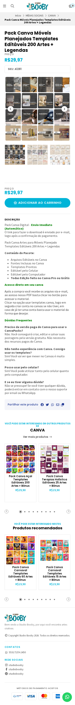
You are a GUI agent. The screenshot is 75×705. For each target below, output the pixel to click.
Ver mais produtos (36, 437)
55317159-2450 (17, 652)
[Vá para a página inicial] (37, 6)
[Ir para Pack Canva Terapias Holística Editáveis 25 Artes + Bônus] (54, 459)
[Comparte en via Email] (58, 404)
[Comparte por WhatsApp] (52, 404)
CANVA (52, 15)
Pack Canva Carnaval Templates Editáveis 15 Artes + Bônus (54, 574)
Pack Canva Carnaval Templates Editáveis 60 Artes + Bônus (20, 574)
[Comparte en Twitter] (47, 404)
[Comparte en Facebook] (42, 404)
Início (18, 15)
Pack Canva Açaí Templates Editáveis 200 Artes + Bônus (20, 481)
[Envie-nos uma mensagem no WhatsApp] (67, 697)
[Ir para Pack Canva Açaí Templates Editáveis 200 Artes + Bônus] (20, 459)
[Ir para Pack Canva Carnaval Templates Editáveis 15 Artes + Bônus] (54, 550)
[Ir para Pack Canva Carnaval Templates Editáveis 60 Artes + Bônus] (20, 550)
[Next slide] (64, 109)
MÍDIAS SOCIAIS (34, 15)
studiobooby (15, 665)
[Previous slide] (10, 109)
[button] (62, 404)
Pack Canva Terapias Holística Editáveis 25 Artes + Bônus (54, 481)
